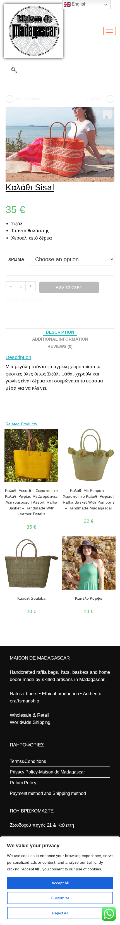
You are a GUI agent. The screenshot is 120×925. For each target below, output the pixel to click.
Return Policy (23, 782)
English (79, 4)
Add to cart (69, 287)
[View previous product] (9, 99)
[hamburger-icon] (109, 31)
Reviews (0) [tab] (60, 346)
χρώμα (16, 259)
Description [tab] (60, 332)
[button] (107, 114)
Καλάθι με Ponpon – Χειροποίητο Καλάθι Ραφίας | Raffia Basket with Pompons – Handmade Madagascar (88, 499)
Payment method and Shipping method (48, 793)
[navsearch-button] (14, 70)
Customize (60, 898)
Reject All (60, 913)
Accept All (60, 883)
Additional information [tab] (60, 339)
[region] (60, 880)
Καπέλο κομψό (88, 598)
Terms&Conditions (28, 761)
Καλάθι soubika (31, 598)
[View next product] (110, 99)
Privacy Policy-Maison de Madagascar (47, 772)
